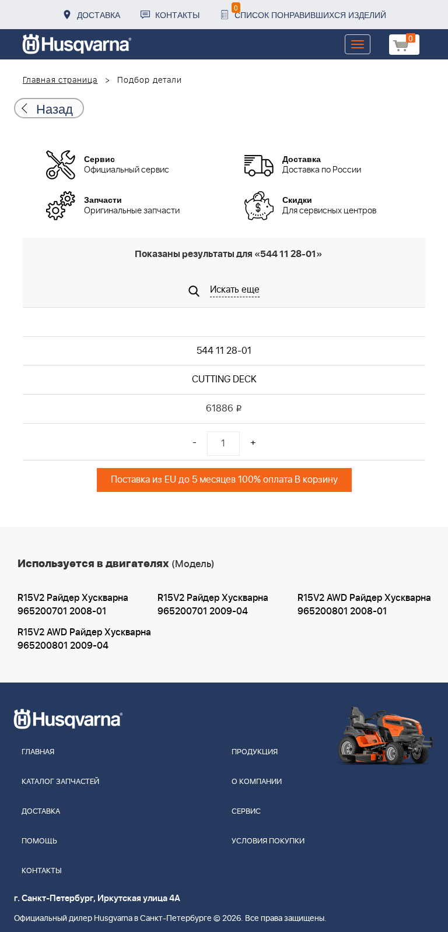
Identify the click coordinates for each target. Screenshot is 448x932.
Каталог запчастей (60, 781)
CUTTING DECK (224, 379)
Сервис (246, 811)
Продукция (255, 752)
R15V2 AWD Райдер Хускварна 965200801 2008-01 (364, 604)
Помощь (39, 841)
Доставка (98, 14)
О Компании (257, 781)
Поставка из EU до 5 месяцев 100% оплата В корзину (224, 480)
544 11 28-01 (224, 351)
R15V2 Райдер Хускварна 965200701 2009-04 (213, 604)
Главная (38, 752)
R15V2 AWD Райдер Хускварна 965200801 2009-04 (84, 639)
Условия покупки (268, 841)
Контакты (177, 14)
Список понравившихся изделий (310, 11)
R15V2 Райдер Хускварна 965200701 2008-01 (73, 604)
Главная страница (60, 80)
